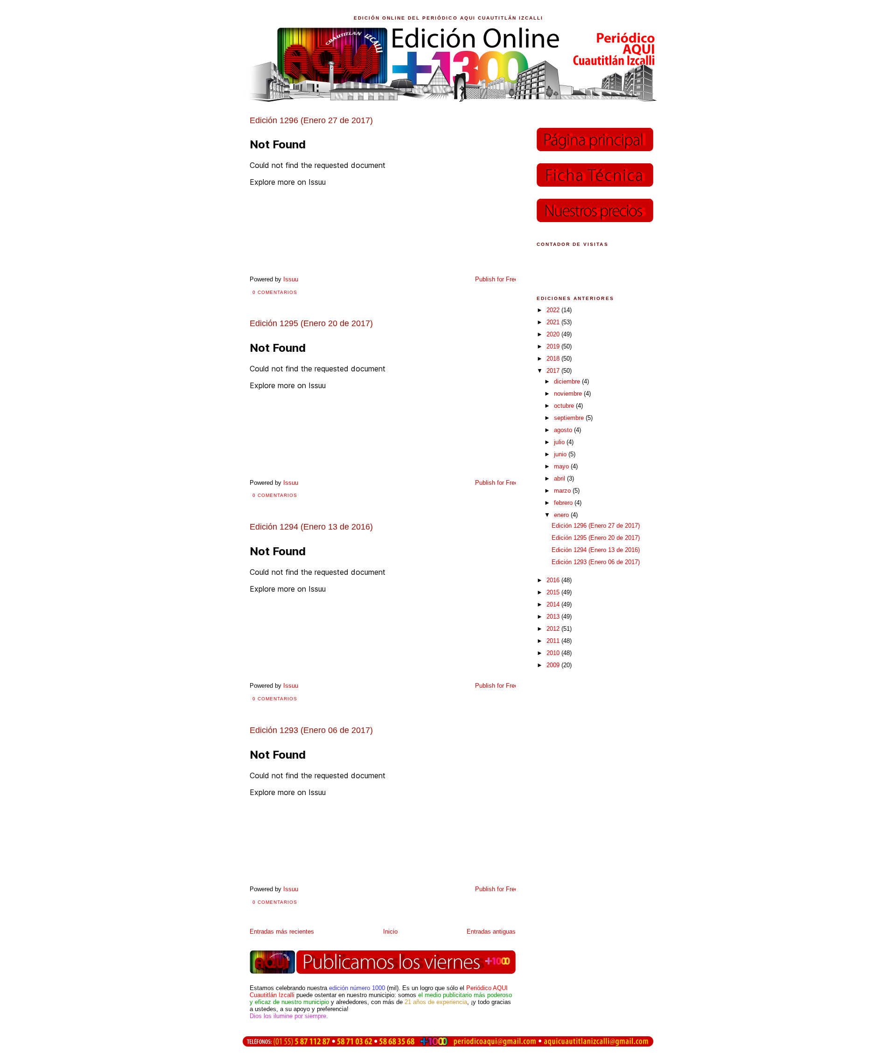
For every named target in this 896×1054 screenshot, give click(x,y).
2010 (553, 652)
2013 (553, 616)
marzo (563, 490)
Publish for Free (496, 279)
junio (561, 454)
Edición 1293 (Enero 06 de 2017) (596, 561)
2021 (553, 322)
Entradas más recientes (282, 931)
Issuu (290, 279)
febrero (564, 502)
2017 (553, 370)
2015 (553, 592)
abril (560, 478)
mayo (562, 466)
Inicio (390, 931)
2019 (553, 346)
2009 (553, 665)
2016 (553, 580)
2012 (553, 628)
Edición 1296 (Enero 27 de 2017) (596, 525)
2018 (553, 358)
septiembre (570, 417)
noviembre (569, 393)
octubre (565, 405)
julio (560, 442)
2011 (553, 640)
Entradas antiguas (491, 931)
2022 (553, 310)
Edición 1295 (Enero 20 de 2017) (596, 537)
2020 (553, 334)
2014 (553, 604)
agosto (564, 429)
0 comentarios (274, 292)
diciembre (568, 381)
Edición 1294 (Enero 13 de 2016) (596, 549)
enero (562, 514)
